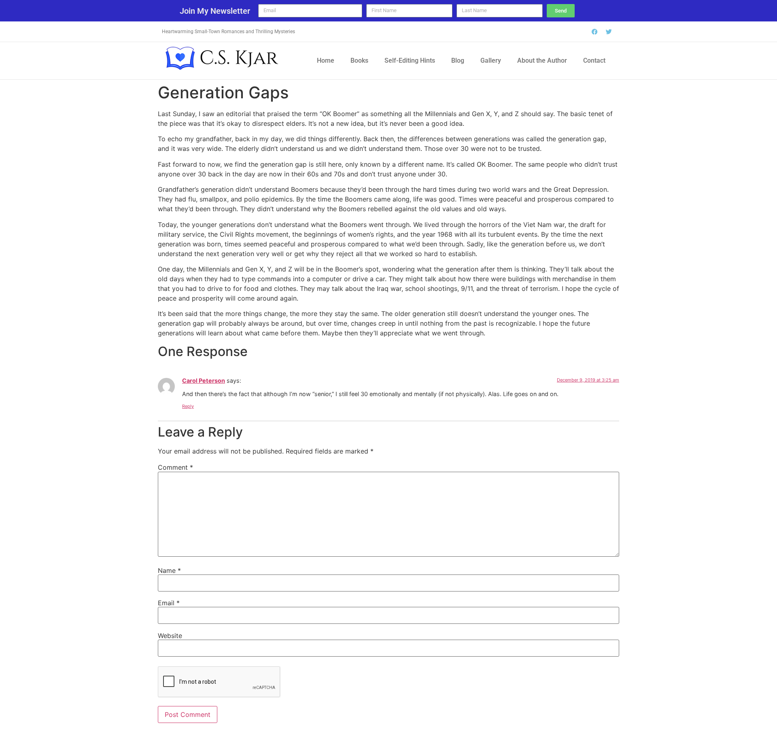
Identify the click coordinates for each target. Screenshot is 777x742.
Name (169, 570)
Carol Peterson (203, 380)
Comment (175, 467)
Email (169, 603)
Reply (188, 406)
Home (325, 60)
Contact (594, 60)
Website (170, 635)
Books (359, 60)
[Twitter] (609, 31)
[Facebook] (595, 31)
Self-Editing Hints (409, 60)
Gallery (490, 60)
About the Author (542, 60)
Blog (457, 60)
